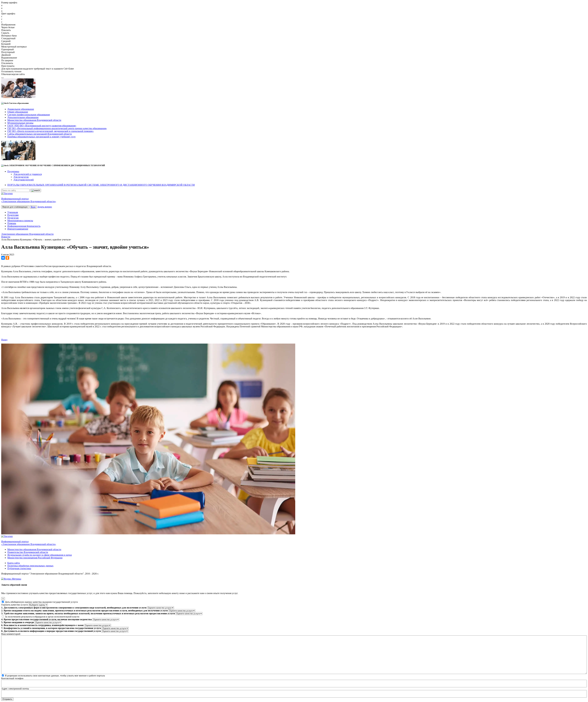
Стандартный (8, 38)
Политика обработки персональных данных (30, 565)
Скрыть (5, 33)
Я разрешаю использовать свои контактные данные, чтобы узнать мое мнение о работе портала (55, 675)
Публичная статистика (19, 568)
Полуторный (8, 52)
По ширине (7, 60)
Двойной (6, 55)
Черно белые (8, 27)
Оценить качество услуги (14, 604)
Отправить (7, 699)
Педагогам (13, 217)
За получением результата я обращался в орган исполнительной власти (42, 616)
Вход (33, 207)
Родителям (13, 215)
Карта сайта (13, 563)
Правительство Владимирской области (27, 552)
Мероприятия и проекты (20, 220)
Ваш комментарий (10, 634)
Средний (6, 41)
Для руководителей (23, 179)
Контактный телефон (12, 678)
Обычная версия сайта (13, 74)
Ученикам (12, 212)
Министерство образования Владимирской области (34, 549)
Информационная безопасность (23, 226)
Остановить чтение (11, 71)
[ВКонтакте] (3, 258)
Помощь (11, 223)
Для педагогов (21, 177)
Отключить (7, 63)
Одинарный (7, 49)
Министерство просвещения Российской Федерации (34, 557)
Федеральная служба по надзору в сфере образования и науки (39, 555)
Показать (6, 30)
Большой (6, 44)
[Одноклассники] (7, 258)
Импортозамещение (17, 229)
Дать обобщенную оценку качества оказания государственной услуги (41, 602)
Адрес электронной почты (15, 688)
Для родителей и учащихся (27, 174)
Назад (4, 339)
